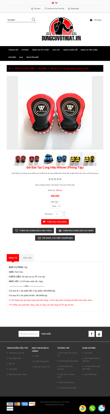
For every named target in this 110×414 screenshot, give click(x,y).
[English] (56, 2)
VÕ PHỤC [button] (25, 50)
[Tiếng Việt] (53, 2)
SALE (21, 57)
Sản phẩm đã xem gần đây (91, 359)
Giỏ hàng (13, 369)
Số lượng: (49, 214)
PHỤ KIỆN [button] (12, 57)
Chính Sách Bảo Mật (67, 388)
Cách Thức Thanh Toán (65, 375)
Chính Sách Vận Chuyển (64, 367)
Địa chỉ (12, 363)
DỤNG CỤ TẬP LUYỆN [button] (89, 50)
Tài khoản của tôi (16, 353)
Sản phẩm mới (32, 57)
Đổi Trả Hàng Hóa (66, 382)
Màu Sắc (54, 202)
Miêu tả (13, 257)
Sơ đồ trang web (41, 361)
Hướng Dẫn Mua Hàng (68, 361)
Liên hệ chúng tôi (42, 366)
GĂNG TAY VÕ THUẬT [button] (41, 50)
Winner (59, 190)
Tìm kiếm (88, 353)
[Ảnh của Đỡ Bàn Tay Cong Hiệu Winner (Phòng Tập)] (21, 159)
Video (36, 356)
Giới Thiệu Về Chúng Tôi (67, 354)
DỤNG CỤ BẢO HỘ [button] (70, 50)
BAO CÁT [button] (56, 50)
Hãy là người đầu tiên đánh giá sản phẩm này (55, 185)
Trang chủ (13, 50)
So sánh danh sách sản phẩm (91, 367)
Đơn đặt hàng (15, 358)
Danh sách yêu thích (18, 374)
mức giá (27, 257)
